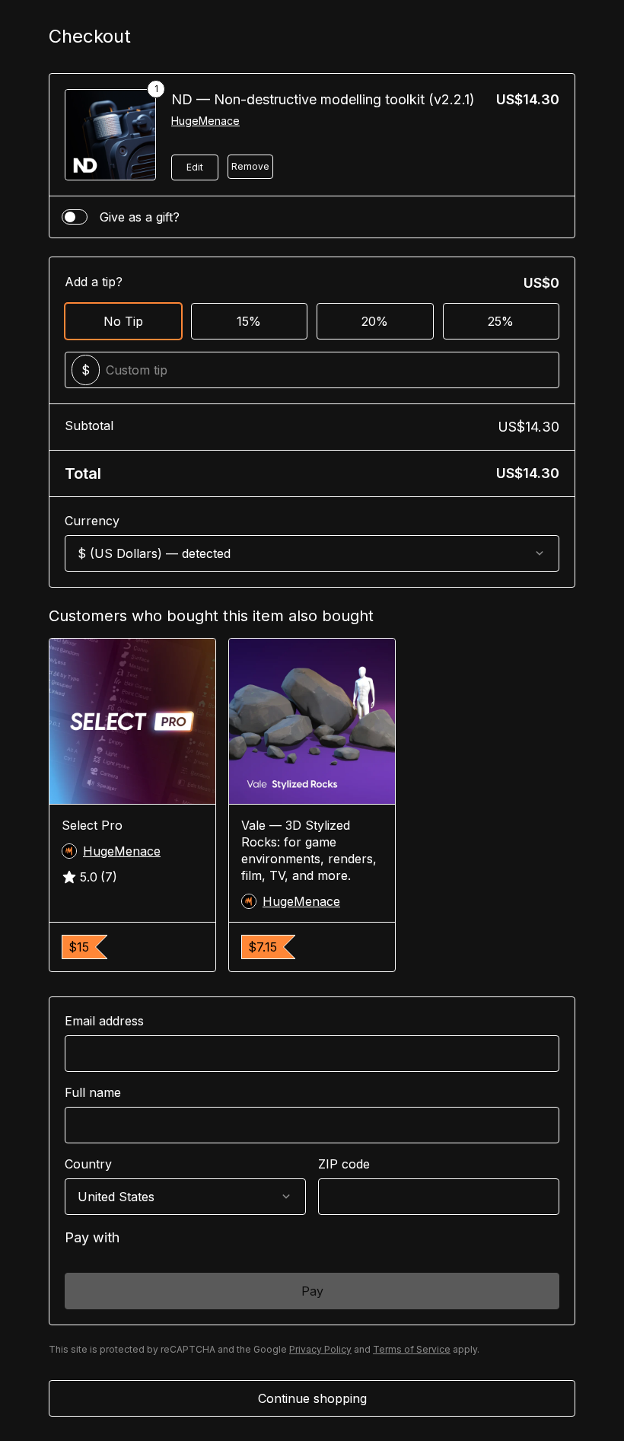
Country (88, 1164)
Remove (250, 166)
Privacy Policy (320, 1349)
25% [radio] (501, 321)
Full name (93, 1092)
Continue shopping (312, 1398)
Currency (92, 520)
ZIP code (344, 1164)
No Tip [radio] (123, 321)
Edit (194, 167)
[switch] (75, 217)
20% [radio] (374, 321)
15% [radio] (249, 321)
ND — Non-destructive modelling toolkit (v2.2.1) (323, 99)
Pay (312, 1291)
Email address (104, 1020)
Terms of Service (411, 1349)
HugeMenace (205, 120)
